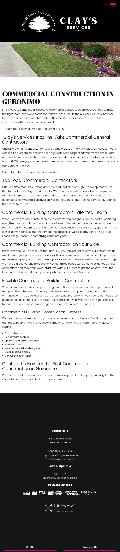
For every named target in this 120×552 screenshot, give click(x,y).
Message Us (90, 547)
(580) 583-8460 (64, 451)
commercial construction (65, 110)
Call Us (30, 547)
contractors (9, 122)
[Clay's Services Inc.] (60, 21)
